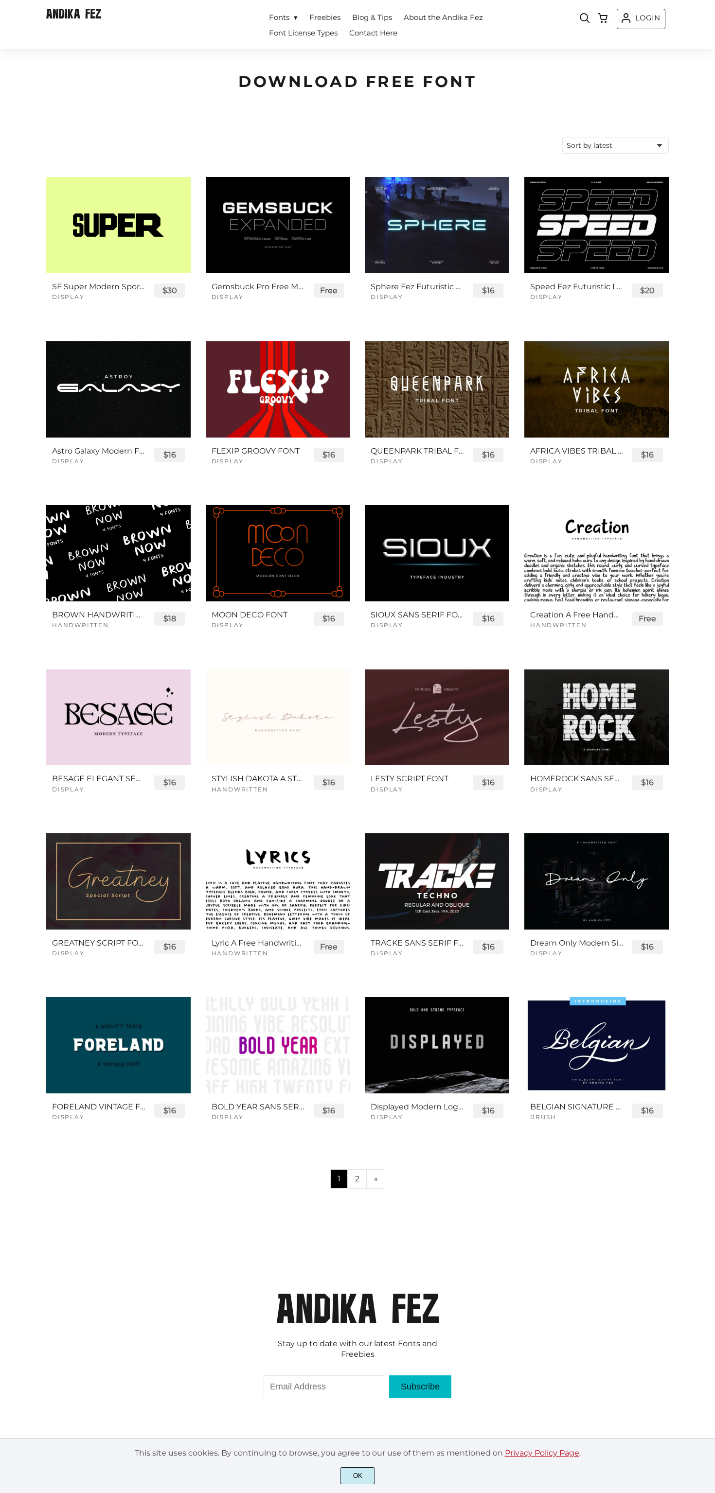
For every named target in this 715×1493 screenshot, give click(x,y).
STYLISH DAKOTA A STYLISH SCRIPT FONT (258, 778)
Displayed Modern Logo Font (417, 1106)
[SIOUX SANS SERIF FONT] (437, 553)
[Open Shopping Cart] (602, 19)
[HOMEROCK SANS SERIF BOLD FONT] (596, 717)
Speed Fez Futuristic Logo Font (577, 286)
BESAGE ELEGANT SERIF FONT (98, 778)
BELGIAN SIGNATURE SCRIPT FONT (577, 1106)
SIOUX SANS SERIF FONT (417, 614)
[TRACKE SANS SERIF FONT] (437, 881)
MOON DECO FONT (249, 614)
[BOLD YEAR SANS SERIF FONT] (278, 1045)
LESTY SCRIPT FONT (409, 778)
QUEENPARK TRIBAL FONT (417, 451)
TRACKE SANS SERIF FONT (417, 943)
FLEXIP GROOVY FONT (256, 451)
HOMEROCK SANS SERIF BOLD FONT (577, 778)
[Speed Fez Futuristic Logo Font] (596, 225)
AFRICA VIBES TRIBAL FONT (577, 451)
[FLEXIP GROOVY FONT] (278, 389)
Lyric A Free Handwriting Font (258, 943)
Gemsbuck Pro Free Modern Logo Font (258, 286)
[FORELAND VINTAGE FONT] (118, 1045)
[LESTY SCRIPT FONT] (437, 717)
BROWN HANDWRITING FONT (98, 614)
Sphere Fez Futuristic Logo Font (417, 286)
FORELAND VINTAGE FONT (98, 1106)
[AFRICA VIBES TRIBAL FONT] (596, 389)
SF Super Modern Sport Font (98, 286)
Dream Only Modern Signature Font (577, 943)
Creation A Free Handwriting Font (577, 614)
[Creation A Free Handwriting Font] (596, 553)
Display (68, 296)
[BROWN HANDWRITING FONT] (118, 553)
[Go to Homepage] (73, 16)
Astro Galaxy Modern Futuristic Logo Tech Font (98, 451)
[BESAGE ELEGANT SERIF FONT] (118, 717)
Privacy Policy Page (542, 1453)
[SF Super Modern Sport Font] (118, 225)
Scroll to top (706, 1262)
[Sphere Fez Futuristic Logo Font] (437, 225)
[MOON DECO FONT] (278, 553)
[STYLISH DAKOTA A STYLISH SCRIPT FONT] (278, 717)
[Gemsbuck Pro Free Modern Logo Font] (278, 225)
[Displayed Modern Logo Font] (437, 1045)
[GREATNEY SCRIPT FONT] (118, 881)
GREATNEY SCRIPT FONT (98, 943)
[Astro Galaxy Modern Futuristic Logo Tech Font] (118, 389)
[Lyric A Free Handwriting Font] (278, 881)
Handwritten (80, 625)
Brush (543, 1117)
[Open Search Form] (584, 19)
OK (357, 1475)
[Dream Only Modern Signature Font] (596, 881)
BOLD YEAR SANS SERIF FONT (258, 1106)
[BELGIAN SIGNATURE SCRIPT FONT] (596, 1045)
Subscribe (420, 1386)
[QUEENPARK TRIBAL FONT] (437, 389)
